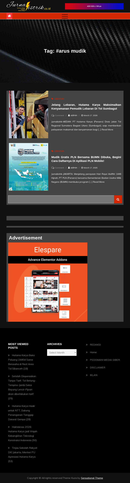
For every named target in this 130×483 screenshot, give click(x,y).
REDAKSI (95, 344)
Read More (107, 129)
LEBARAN (59, 98)
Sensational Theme (92, 478)
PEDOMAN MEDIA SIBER (105, 359)
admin (74, 115)
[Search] (118, 199)
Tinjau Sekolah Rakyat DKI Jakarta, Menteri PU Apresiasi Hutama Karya (22, 452)
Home (93, 352)
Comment (59, 115)
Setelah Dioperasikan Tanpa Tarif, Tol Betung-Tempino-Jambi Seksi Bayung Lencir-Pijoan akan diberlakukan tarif (22, 385)
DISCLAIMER (97, 367)
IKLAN (93, 375)
